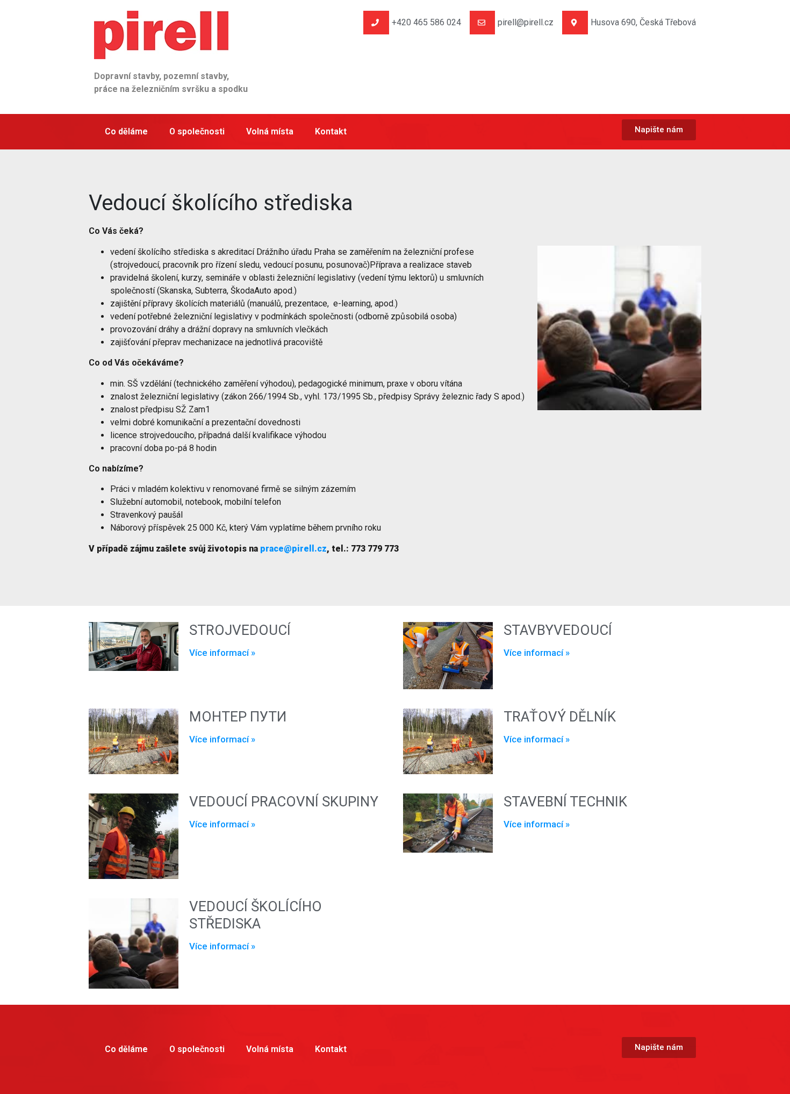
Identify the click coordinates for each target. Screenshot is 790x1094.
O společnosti (197, 131)
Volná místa (269, 131)
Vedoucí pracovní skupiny (283, 801)
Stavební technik (565, 801)
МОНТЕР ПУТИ (237, 717)
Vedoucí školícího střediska (255, 914)
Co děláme (126, 131)
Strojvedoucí (240, 630)
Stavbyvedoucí (558, 630)
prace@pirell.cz (293, 549)
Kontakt (331, 131)
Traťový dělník (560, 717)
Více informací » (222, 652)
